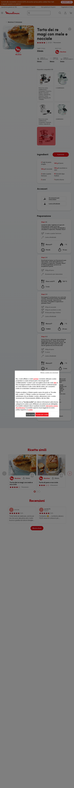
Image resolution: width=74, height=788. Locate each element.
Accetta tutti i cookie (42, 414)
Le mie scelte (30, 414)
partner (36, 379)
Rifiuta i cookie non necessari (49, 372)
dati (55, 382)
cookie (30, 409)
